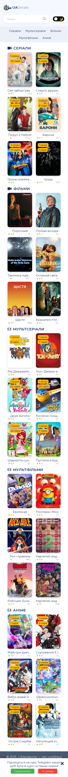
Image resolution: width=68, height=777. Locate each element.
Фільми (55, 31)
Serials (20, 7)
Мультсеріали (36, 31)
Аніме (46, 38)
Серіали (15, 31)
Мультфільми (28, 38)
